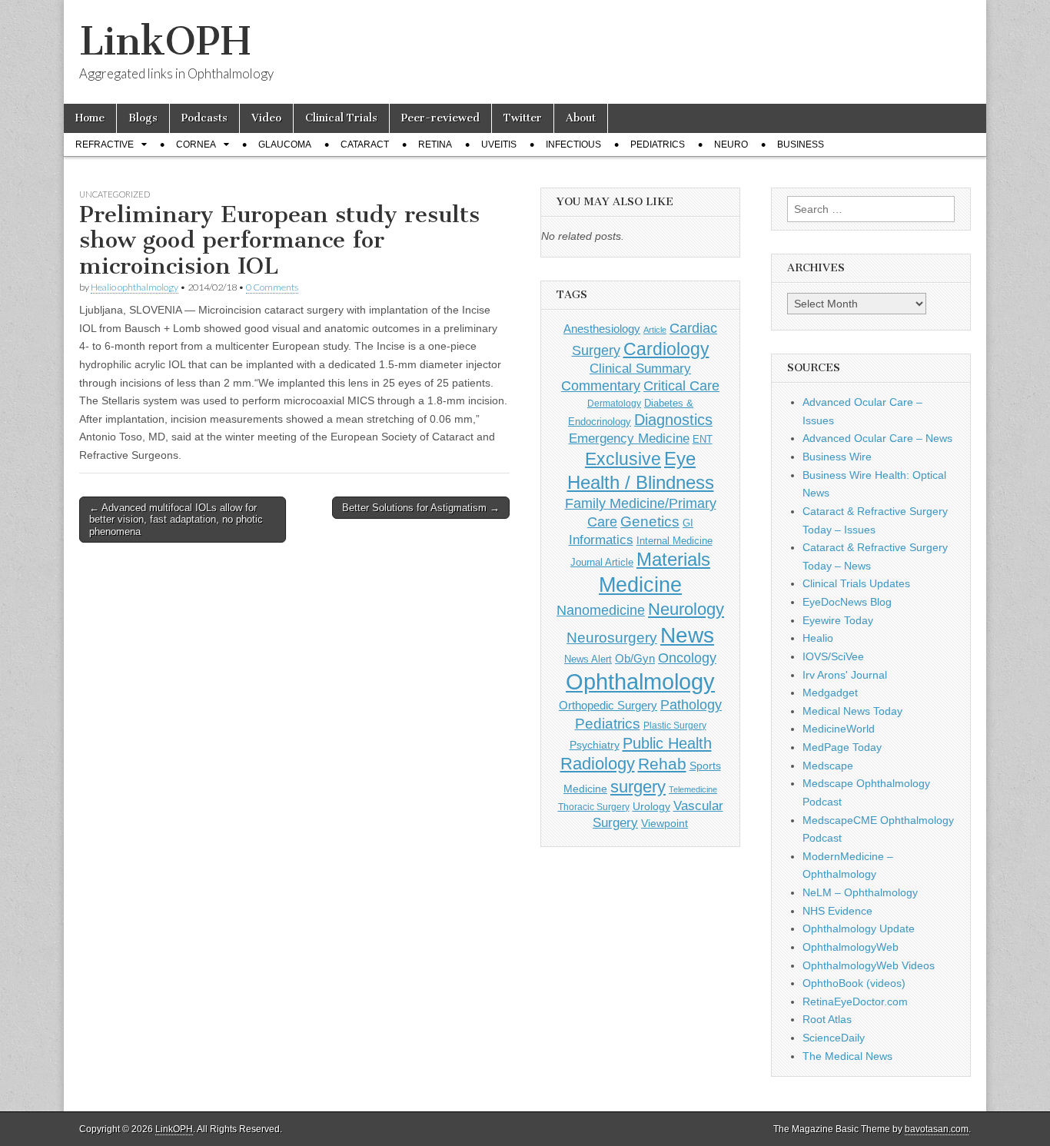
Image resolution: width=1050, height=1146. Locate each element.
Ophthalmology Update (858, 928)
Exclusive (623, 459)
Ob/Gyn (635, 658)
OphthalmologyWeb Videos (868, 965)
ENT (703, 439)
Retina (435, 144)
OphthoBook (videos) (853, 983)
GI (688, 523)
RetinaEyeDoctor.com (855, 1001)
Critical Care (681, 386)
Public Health (667, 743)
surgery (638, 786)
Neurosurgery (612, 637)
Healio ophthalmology (134, 287)
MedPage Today (842, 747)
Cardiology (666, 349)
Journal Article (601, 562)
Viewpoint (664, 823)
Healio (817, 638)
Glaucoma (284, 144)
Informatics (601, 540)
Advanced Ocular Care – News (877, 438)
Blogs (143, 118)
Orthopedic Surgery (608, 705)
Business (800, 144)
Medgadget (830, 692)
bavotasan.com (937, 1129)
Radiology (597, 763)
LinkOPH (165, 41)
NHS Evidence (837, 911)
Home (90, 118)
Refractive (104, 144)
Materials (673, 560)
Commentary (600, 386)
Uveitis (499, 144)
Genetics (650, 521)
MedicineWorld (838, 728)
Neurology (686, 609)
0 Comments (272, 287)
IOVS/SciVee (833, 656)
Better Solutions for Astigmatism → (421, 507)
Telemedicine (693, 789)
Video (266, 118)
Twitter (522, 118)
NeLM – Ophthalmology (860, 892)
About (581, 118)
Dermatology (614, 403)
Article (654, 329)
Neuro (731, 144)
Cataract (365, 144)
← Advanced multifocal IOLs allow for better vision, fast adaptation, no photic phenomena (176, 519)
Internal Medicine (674, 541)
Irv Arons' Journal (844, 675)
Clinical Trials (341, 118)
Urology (651, 806)
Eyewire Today (837, 620)
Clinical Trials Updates (856, 583)
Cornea (196, 144)
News (687, 635)
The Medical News (847, 1056)
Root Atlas (827, 1019)
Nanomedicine (601, 610)
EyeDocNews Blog (847, 602)
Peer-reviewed (440, 118)
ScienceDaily (833, 1037)
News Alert (588, 659)
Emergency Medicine (629, 438)
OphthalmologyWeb (850, 947)
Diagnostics (673, 419)
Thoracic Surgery (594, 807)
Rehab (662, 763)
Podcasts (204, 118)
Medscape (827, 765)
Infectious (573, 144)
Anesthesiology (601, 328)
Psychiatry (595, 745)
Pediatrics (657, 144)
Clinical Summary (640, 368)
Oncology (687, 658)
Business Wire (837, 456)
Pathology (691, 705)
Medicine (640, 584)
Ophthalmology (640, 681)
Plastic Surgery (674, 725)
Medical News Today (852, 711)
